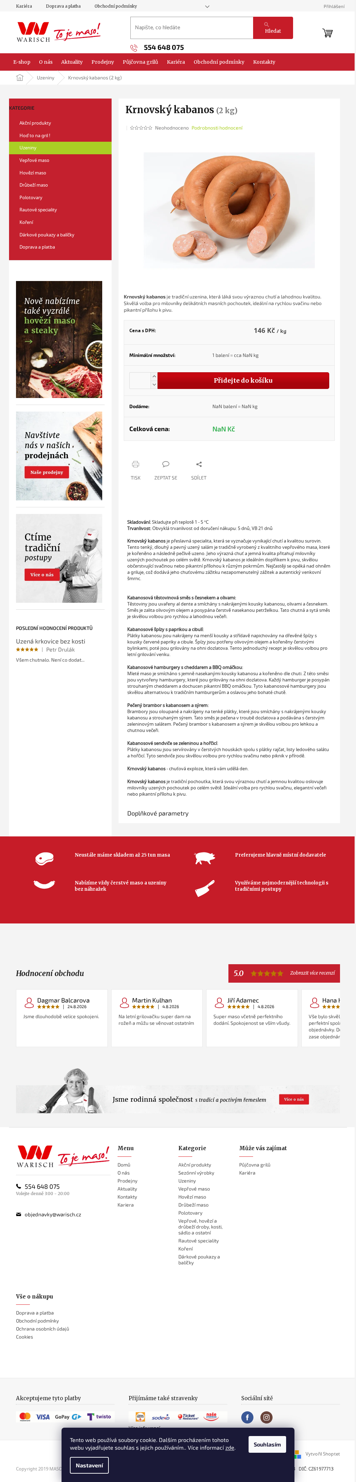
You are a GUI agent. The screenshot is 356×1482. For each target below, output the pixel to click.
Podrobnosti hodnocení (217, 128)
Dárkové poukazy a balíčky (46, 235)
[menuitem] (21, 62)
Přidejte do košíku (243, 380)
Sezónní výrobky (196, 1173)
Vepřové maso (34, 160)
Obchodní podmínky (116, 6)
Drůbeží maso (33, 185)
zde (229, 1447)
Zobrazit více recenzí (312, 973)
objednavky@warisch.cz (53, 1214)
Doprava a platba (63, 6)
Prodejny (127, 1181)
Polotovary (30, 197)
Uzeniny (28, 148)
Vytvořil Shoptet (323, 1454)
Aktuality (127, 1189)
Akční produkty (35, 123)
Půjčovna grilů (254, 1165)
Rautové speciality (38, 209)
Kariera (126, 1205)
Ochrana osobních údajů (42, 1329)
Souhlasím (267, 1444)
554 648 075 (42, 1186)
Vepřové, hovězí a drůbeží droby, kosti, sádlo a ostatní (200, 1226)
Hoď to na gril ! (34, 135)
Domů (124, 1165)
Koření (26, 222)
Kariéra (24, 6)
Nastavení (89, 1465)
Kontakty (127, 1197)
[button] (154, 377)
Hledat (273, 31)
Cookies (24, 1337)
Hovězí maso (32, 173)
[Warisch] (63, 1156)
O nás (124, 1173)
